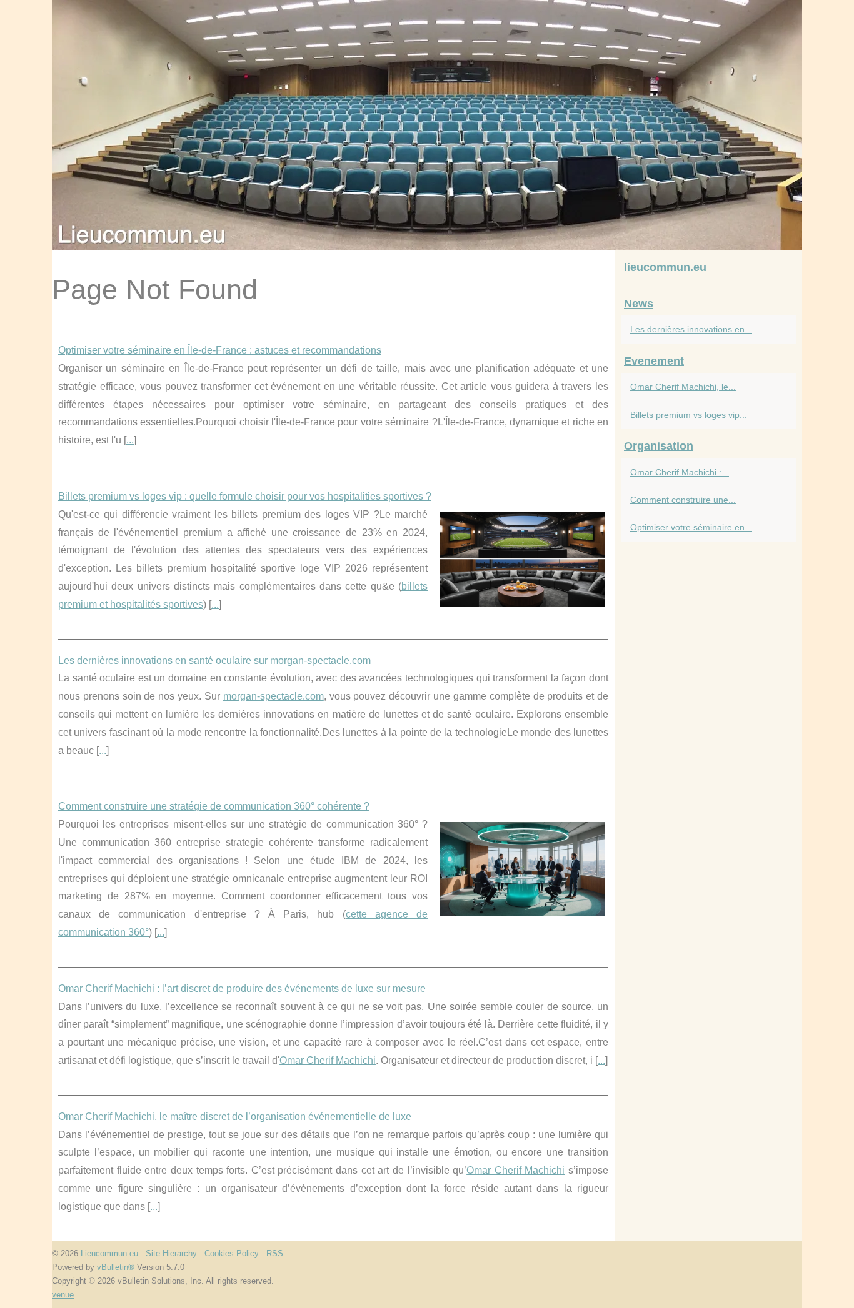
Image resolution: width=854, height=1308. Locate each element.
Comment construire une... (683, 500)
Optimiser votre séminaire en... (691, 527)
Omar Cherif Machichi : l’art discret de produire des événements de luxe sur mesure (242, 988)
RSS (274, 1253)
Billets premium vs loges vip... (688, 415)
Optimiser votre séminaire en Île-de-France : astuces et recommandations (219, 350)
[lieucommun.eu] (427, 125)
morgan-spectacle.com (273, 696)
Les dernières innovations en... (691, 329)
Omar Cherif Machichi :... (679, 472)
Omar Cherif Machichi (327, 1060)
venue (63, 1294)
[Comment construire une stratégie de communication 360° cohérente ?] (522, 867)
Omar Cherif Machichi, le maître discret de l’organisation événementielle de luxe (234, 1116)
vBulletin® (115, 1267)
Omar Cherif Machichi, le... (683, 387)
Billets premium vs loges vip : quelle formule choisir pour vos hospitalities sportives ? (244, 496)
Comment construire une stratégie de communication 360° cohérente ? (213, 806)
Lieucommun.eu (109, 1253)
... (130, 440)
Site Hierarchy (171, 1253)
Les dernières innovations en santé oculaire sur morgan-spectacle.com (214, 660)
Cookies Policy (231, 1253)
